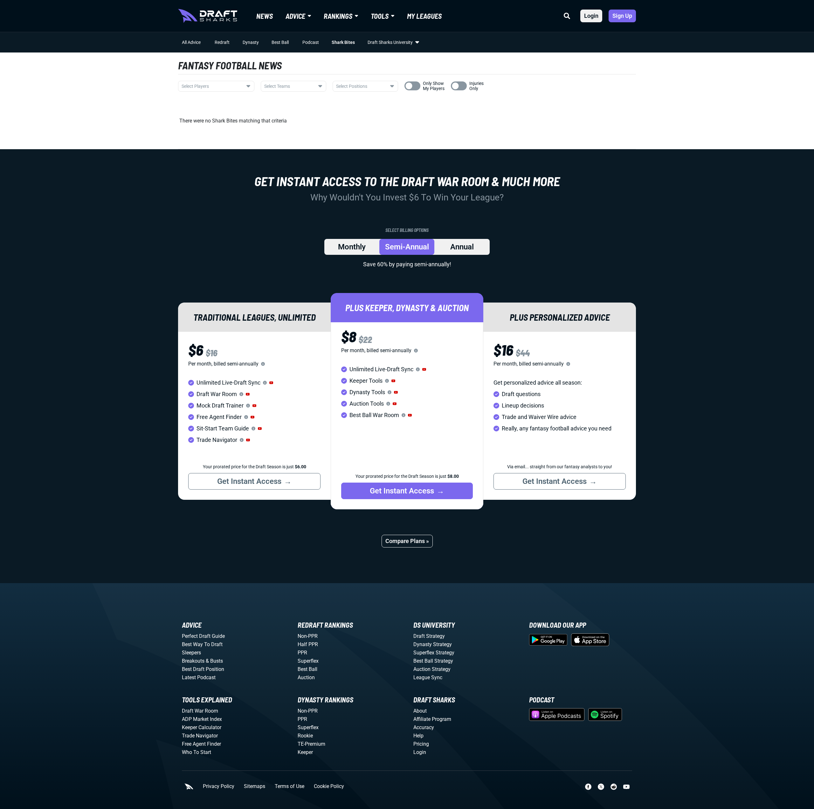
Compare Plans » (407, 541)
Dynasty (251, 42)
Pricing (421, 744)
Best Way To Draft (202, 644)
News (264, 15)
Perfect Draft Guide (203, 636)
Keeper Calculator (201, 727)
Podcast (310, 42)
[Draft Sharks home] (207, 16)
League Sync (427, 677)
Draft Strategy (429, 636)
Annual (462, 246)
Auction (306, 677)
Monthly (352, 246)
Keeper (305, 752)
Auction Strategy (432, 669)
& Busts (214, 661)
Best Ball (280, 42)
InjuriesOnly (476, 86)
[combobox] (216, 86)
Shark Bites (343, 42)
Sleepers (191, 653)
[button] (271, 383)
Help (418, 736)
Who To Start (196, 752)
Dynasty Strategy (432, 644)
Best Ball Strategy (433, 661)
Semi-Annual (407, 246)
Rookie (305, 736)
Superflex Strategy (433, 653)
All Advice (191, 42)
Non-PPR (308, 636)
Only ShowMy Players (434, 86)
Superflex (308, 661)
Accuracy (423, 727)
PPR (302, 653)
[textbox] (212, 86)
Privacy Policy (218, 786)
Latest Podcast (199, 677)
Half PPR (308, 644)
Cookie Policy (329, 786)
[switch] (412, 85)
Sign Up (622, 15)
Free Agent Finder (201, 744)
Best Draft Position (203, 669)
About (420, 711)
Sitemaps (254, 786)
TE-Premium (311, 744)
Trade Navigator (200, 736)
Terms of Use (289, 786)
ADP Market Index (202, 719)
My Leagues (424, 15)
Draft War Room (200, 711)
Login (591, 15)
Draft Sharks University (390, 42)
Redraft (222, 42)
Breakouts (193, 661)
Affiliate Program (432, 719)
